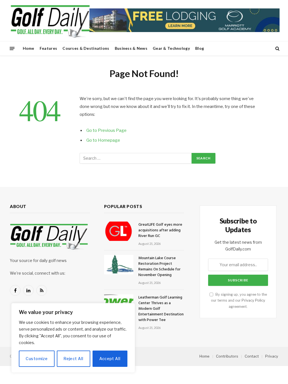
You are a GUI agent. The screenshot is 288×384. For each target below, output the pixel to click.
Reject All (73, 358)
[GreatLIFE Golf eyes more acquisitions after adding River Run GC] (118, 231)
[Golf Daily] (50, 20)
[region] (73, 338)
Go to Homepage (103, 140)
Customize (37, 358)
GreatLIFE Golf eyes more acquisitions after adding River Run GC (160, 230)
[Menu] (12, 48)
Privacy (271, 356)
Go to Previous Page (106, 130)
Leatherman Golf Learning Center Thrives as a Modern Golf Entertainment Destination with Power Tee (161, 309)
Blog (199, 48)
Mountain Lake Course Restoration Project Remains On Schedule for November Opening (159, 267)
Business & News (131, 48)
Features (48, 48)
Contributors (227, 356)
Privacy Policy (253, 300)
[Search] (277, 48)
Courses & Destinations (85, 48)
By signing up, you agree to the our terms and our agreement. (239, 300)
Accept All (109, 358)
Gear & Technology (171, 48)
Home (28, 48)
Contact (252, 356)
